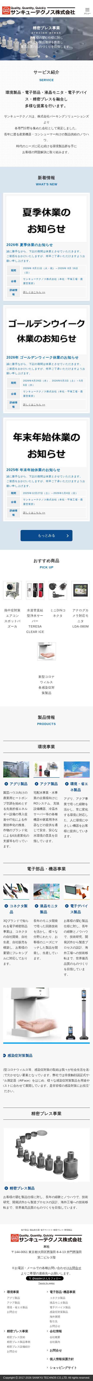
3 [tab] (54, 56)
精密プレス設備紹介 (18, 1346)
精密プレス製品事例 (18, 1341)
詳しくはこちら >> (34, 292)
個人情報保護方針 (62, 1359)
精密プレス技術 (16, 1337)
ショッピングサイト (63, 1367)
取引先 (54, 1321)
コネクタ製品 (57, 1297)
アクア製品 (13, 1302)
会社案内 (55, 1341)
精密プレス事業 (17, 1331)
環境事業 (13, 1292)
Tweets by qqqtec (46, 1283)
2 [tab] (46, 56)
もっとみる (46, 535)
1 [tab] (39, 56)
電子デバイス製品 (60, 1307)
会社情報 (56, 1331)
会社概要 (55, 1337)
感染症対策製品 (59, 1311)
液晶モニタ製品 (59, 1302)
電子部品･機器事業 (62, 1292)
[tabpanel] (46, 38)
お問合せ (75, 1268)
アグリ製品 (13, 1297)
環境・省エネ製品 (17, 1307)
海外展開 (55, 1316)
